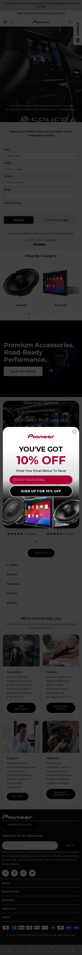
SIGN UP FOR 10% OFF (41, 491)
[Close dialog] (74, 431)
